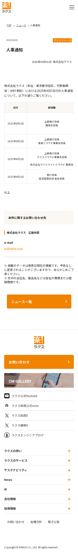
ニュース (21, 25)
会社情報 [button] (10, 499)
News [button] (8, 479)
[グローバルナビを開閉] (72, 7)
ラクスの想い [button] (13, 451)
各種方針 (36, 522)
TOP (9, 25)
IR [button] (5, 489)
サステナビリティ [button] (15, 470)
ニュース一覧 (21, 301)
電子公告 (53, 522)
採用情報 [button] (10, 508)
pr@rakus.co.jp (13, 248)
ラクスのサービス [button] (15, 460)
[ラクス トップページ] (6, 7)
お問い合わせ (19, 361)
